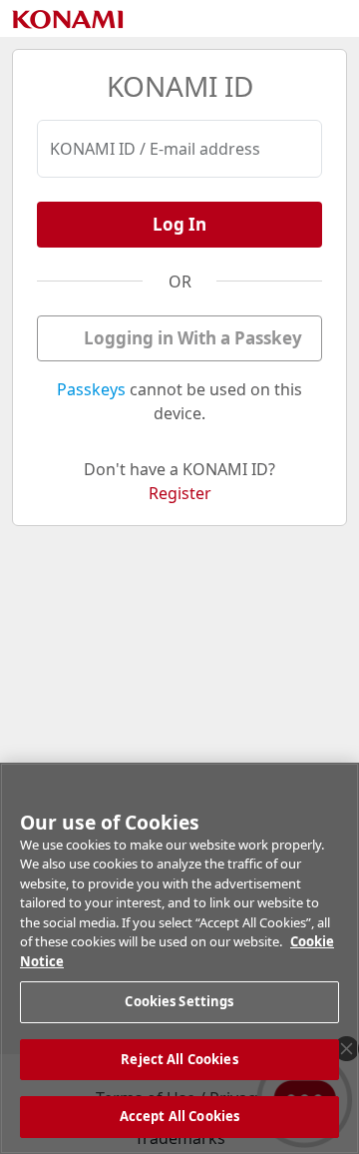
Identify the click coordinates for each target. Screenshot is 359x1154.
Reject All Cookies (179, 1059)
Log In (179, 224)
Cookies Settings (179, 1001)
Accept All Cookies (179, 1116)
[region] (179, 958)
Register (180, 493)
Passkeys (91, 389)
